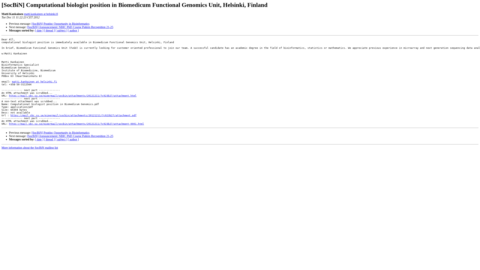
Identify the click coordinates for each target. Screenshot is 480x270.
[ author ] (73, 30)
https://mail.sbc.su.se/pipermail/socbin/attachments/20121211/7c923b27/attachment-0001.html (76, 123)
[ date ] (39, 30)
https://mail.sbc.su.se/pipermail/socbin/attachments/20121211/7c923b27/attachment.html (72, 95)
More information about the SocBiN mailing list (30, 147)
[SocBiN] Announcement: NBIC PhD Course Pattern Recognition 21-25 (70, 27)
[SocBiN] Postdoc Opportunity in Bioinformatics (60, 23)
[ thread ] (49, 30)
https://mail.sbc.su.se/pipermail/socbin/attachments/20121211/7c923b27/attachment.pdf (73, 115)
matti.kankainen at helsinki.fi (41, 14)
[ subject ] (61, 30)
